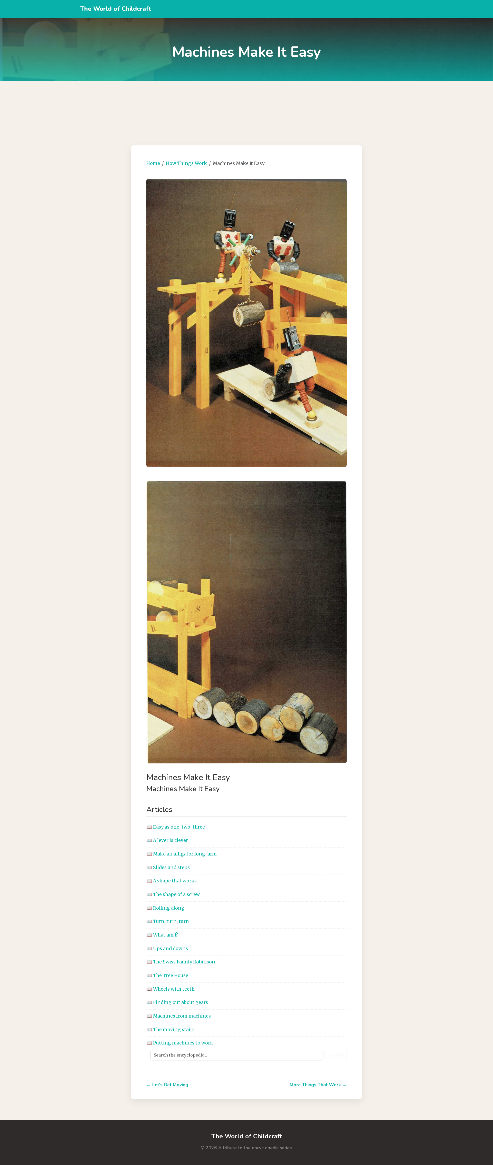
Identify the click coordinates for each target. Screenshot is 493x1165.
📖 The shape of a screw (173, 894)
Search (335, 1055)
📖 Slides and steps (168, 867)
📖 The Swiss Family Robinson (180, 962)
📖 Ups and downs (167, 948)
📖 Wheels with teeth (170, 989)
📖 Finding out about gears (177, 1002)
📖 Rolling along (165, 908)
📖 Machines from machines (178, 1016)
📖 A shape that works (171, 881)
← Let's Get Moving (167, 1085)
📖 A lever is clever (167, 840)
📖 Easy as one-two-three (175, 827)
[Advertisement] (246, 107)
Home (153, 163)
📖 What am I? (162, 935)
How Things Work (186, 163)
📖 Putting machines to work (179, 1043)
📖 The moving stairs (170, 1029)
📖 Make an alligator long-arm (181, 854)
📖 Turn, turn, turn (167, 921)
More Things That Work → (318, 1085)
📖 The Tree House (167, 975)
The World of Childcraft (115, 9)
